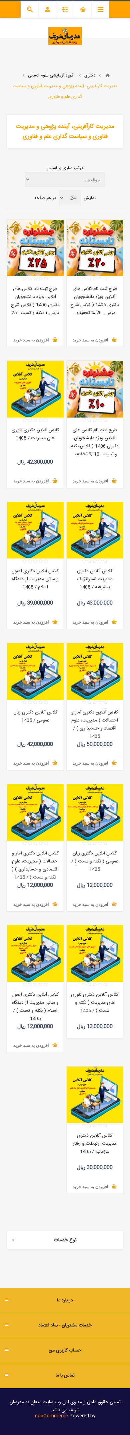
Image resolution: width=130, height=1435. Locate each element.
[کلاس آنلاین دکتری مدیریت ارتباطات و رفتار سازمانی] (95, 1095)
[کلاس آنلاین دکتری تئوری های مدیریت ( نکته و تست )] (95, 953)
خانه (107, 75)
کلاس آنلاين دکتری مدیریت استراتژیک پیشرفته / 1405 (94, 579)
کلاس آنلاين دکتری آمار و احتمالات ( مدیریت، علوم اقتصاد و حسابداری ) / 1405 (94, 724)
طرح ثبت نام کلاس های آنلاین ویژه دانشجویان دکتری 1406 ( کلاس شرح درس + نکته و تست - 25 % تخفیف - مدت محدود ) (35, 305)
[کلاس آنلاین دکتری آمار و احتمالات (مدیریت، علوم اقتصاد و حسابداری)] (95, 671)
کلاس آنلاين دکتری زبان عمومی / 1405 (35, 716)
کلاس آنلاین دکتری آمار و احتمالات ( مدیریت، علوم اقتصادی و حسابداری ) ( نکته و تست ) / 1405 (35, 865)
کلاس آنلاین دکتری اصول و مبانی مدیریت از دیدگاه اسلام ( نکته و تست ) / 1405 (35, 1007)
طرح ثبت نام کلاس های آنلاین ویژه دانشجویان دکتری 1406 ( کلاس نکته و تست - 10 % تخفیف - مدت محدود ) (95, 446)
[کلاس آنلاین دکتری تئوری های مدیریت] (35, 389)
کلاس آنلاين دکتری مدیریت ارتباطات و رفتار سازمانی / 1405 (95, 1144)
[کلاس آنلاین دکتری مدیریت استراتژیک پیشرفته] (95, 530)
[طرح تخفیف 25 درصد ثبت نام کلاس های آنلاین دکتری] (35, 248)
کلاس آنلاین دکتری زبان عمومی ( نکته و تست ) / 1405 (94, 861)
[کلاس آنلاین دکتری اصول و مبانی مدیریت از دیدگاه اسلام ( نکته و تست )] (35, 953)
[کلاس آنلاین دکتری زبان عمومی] (35, 671)
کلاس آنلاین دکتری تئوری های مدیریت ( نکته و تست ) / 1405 (94, 1003)
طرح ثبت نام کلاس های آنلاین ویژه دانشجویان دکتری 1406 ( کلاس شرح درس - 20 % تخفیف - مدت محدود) (94, 305)
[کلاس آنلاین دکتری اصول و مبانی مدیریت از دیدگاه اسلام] (35, 530)
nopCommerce (51, 1416)
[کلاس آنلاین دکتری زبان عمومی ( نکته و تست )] (95, 812)
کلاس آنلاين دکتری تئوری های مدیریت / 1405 (35, 434)
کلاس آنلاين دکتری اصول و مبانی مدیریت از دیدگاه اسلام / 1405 (35, 579)
